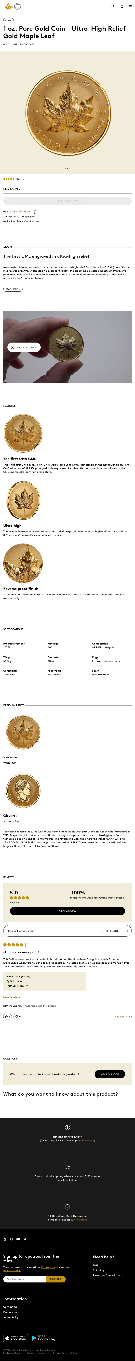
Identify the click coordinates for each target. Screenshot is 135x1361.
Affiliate (73, 1353)
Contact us (48, 1267)
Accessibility (10, 1317)
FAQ (95, 1264)
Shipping (98, 1270)
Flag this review (123, 1016)
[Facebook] (5, 1239)
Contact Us (10, 1306)
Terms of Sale (59, 1353)
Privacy (30, 1353)
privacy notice (12, 1270)
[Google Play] (43, 1338)
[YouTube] (18, 1239)
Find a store (10, 1312)
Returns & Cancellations (108, 1275)
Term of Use (44, 1353)
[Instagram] (11, 1239)
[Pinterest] (24, 1239)
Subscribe (55, 1279)
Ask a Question (110, 1074)
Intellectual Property (13, 1353)
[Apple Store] (15, 1338)
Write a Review (67, 911)
